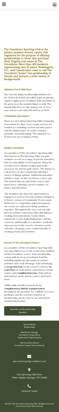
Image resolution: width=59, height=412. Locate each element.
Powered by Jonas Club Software (29, 406)
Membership (29, 327)
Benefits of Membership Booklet (22, 311)
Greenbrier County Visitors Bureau (29, 345)
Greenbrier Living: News (29, 335)
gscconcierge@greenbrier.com (29, 361)
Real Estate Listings (29, 332)
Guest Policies (29, 324)
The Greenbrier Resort (29, 343)
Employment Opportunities (29, 337)
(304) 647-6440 (30, 391)
